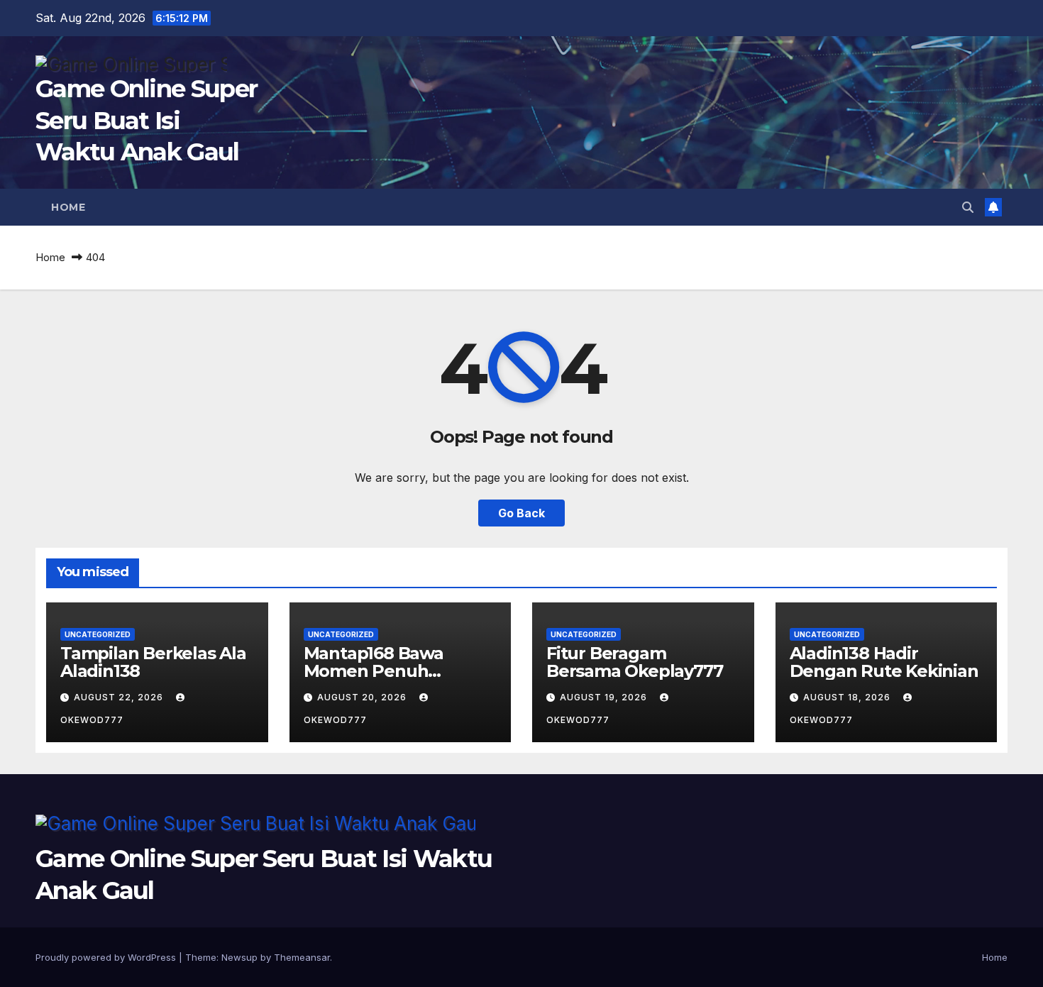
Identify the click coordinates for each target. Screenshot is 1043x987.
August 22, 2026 (120, 697)
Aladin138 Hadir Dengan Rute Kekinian (884, 662)
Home (68, 207)
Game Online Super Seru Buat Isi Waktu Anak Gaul (146, 120)
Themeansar (302, 957)
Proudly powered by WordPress (107, 957)
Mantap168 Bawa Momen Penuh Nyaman (373, 671)
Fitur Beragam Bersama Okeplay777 (634, 662)
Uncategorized (98, 634)
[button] (967, 207)
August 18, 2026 (848, 697)
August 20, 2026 (363, 697)
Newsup (239, 957)
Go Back (521, 513)
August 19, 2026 (605, 697)
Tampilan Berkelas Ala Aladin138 (153, 662)
